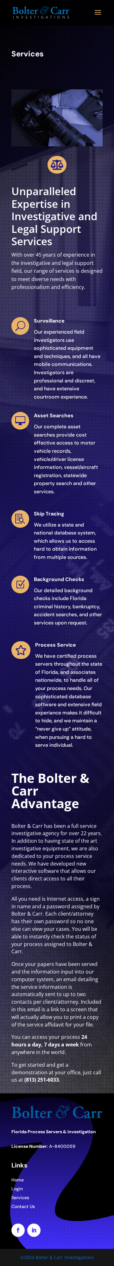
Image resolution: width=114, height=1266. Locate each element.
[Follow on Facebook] (18, 1230)
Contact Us (23, 1206)
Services (20, 1197)
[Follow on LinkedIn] (34, 1230)
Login (17, 1189)
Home (17, 1180)
